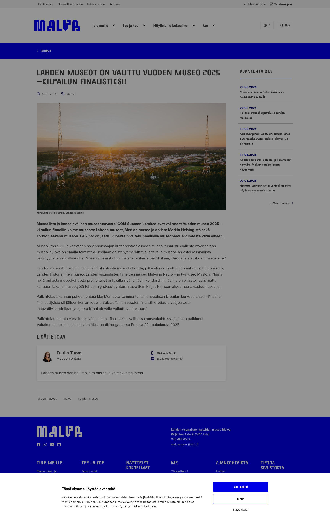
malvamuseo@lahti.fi (184, 444)
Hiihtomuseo (45, 4)
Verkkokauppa (283, 4)
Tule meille (105, 25)
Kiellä (240, 499)
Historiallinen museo (70, 4)
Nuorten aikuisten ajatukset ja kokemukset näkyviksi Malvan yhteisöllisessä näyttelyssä (265, 165)
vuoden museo (88, 399)
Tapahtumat (89, 471)
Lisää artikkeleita (280, 203)
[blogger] (59, 445)
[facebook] (38, 445)
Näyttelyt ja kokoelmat (176, 25)
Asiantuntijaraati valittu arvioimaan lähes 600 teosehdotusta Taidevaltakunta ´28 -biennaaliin (265, 139)
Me (211, 25)
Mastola (115, 4)
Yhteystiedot (179, 471)
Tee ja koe (136, 25)
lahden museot (47, 399)
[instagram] (45, 445)
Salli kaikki (241, 487)
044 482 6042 (180, 439)
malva (67, 399)
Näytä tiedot (240, 509)
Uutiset (45, 50)
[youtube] (52, 445)
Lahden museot (96, 4)
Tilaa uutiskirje (257, 4)
